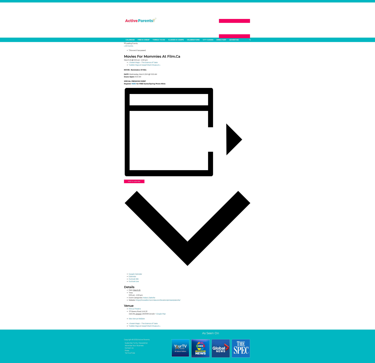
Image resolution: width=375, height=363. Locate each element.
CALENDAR (130, 40)
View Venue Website (137, 319)
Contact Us (129, 348)
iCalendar (132, 276)
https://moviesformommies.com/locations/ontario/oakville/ (158, 300)
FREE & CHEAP (143, 40)
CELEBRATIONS (193, 40)
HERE (134, 84)
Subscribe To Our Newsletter (136, 343)
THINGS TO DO (159, 40)
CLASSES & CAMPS (176, 40)
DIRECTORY (221, 40)
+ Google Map (160, 314)
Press (127, 350)
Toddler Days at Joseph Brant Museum (144, 65)
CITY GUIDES (208, 40)
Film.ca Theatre (135, 309)
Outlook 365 (133, 279)
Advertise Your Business (134, 345)
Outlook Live (134, 281)
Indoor (145, 298)
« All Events (128, 46)
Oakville (152, 298)
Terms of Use (130, 353)
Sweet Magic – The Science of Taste (143, 62)
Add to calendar (134, 181)
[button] (250, 40)
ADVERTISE (234, 40)
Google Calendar (135, 274)
